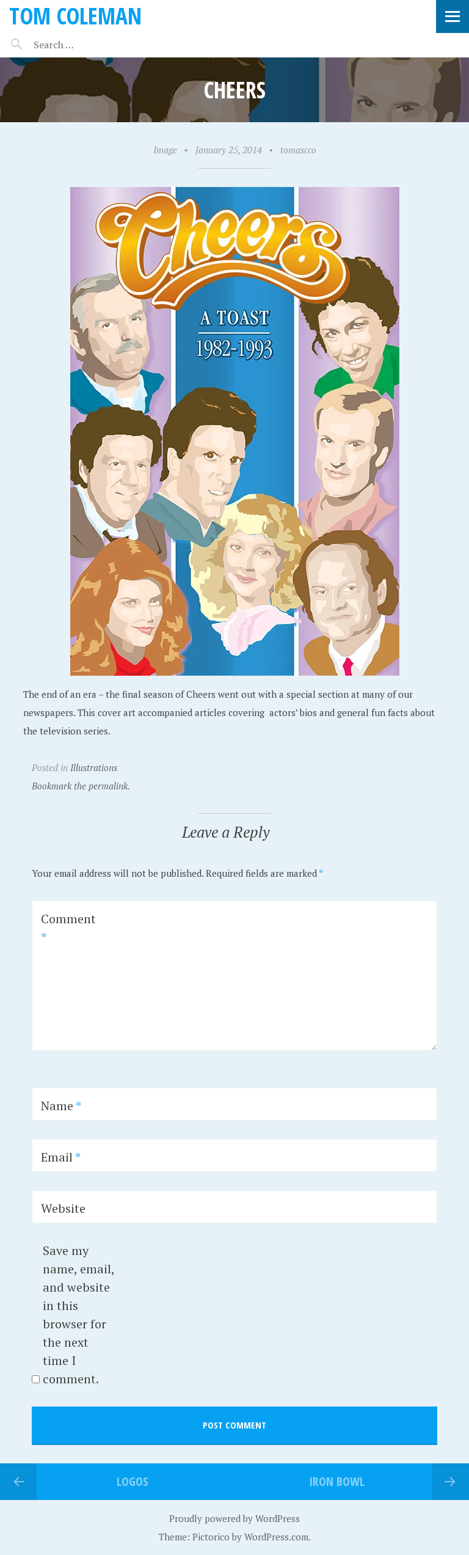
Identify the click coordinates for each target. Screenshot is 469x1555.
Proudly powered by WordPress (234, 1518)
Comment (68, 927)
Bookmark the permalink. (81, 786)
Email (61, 1157)
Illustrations (93, 767)
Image (165, 150)
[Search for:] (84, 44)
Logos (132, 1481)
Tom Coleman (75, 15)
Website (63, 1208)
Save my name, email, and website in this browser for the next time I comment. (78, 1314)
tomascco (298, 150)
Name (61, 1105)
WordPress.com (276, 1537)
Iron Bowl (337, 1481)
